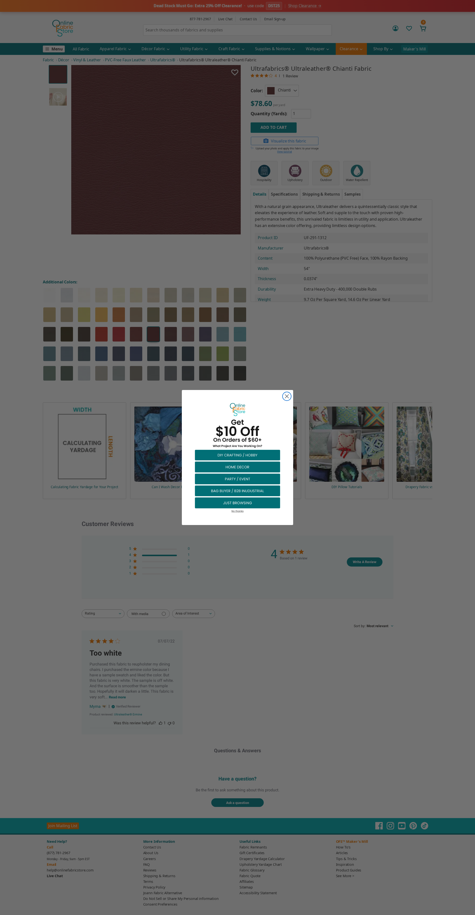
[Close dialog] (287, 396)
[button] (237, 455)
